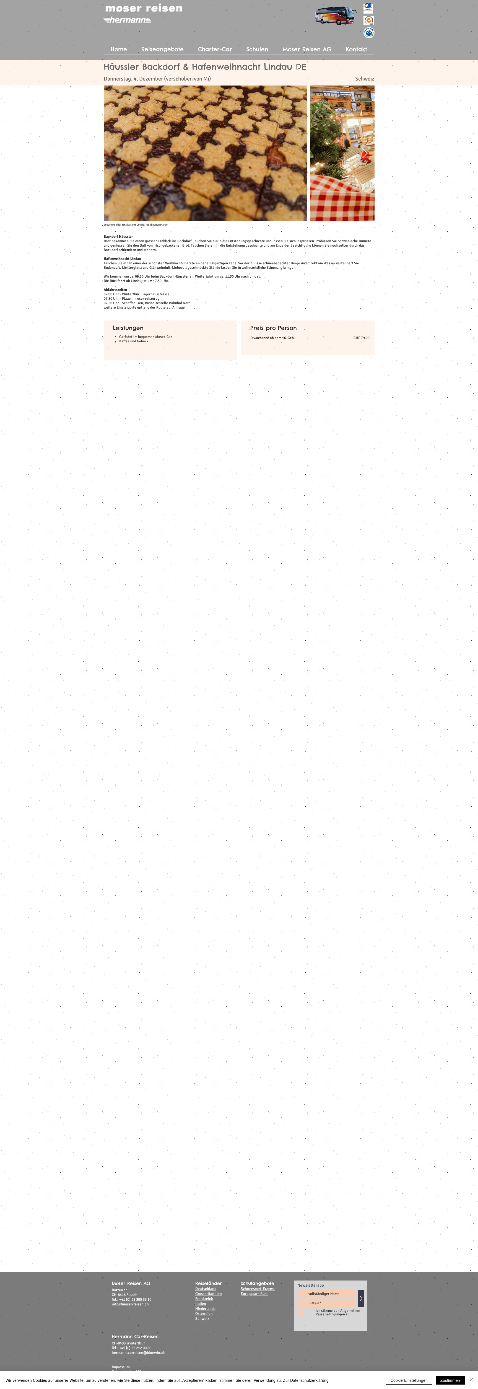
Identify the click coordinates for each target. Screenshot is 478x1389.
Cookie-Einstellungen (409, 1380)
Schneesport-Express (258, 574)
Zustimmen (450, 1380)
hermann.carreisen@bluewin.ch (138, 638)
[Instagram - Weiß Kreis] (358, 664)
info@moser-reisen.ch (130, 589)
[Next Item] (365, 153)
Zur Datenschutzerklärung (306, 1380)
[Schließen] (471, 1380)
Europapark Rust (254, 579)
